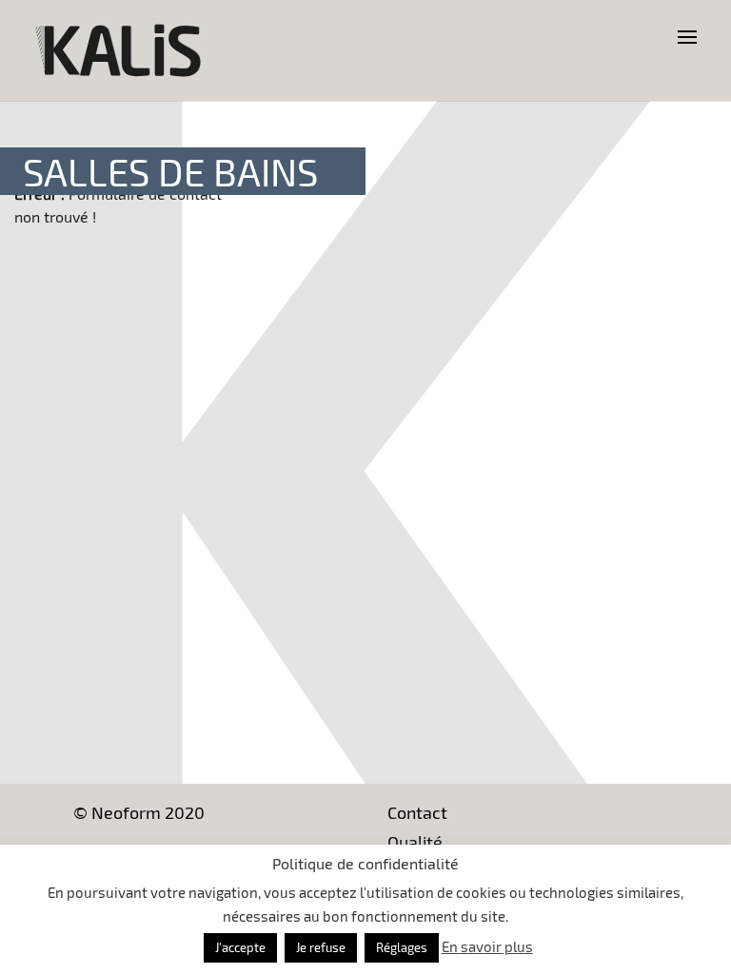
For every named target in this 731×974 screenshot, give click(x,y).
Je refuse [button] (321, 947)
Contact (417, 812)
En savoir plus (487, 946)
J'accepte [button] (240, 947)
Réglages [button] (401, 947)
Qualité (415, 841)
